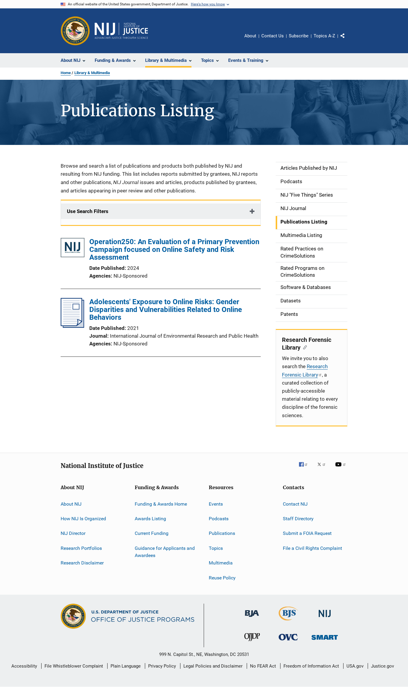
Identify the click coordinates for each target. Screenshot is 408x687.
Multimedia (221, 563)
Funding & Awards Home (161, 504)
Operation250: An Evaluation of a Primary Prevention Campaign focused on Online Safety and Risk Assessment (174, 249)
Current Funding (151, 533)
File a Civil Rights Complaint (312, 548)
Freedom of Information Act (311, 666)
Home (66, 73)
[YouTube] (341, 468)
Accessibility (24, 666)
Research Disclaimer (82, 563)
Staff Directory (298, 518)
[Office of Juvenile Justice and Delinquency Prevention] (252, 642)
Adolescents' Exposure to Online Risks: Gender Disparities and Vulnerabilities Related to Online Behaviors (165, 310)
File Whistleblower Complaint (74, 666)
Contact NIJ (295, 504)
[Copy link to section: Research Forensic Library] (303, 347)
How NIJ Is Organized (83, 518)
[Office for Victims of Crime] (288, 641)
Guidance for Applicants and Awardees (165, 551)
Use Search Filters (87, 211)
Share (347, 40)
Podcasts (218, 518)
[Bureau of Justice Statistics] (288, 621)
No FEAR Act (263, 666)
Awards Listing (150, 518)
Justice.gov (382, 666)
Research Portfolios (81, 548)
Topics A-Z (324, 36)
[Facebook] (305, 468)
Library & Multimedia (92, 73)
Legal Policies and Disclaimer (213, 666)
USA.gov (354, 666)
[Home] (121, 31)
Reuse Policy (222, 577)
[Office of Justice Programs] (75, 30)
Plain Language (126, 666)
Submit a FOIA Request (307, 533)
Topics (216, 548)
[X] (323, 468)
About (250, 36)
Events (216, 504)
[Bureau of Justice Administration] (252, 617)
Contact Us (272, 36)
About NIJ (71, 504)
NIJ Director (73, 533)
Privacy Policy (162, 666)
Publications (222, 533)
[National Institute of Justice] (325, 618)
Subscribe (299, 36)
